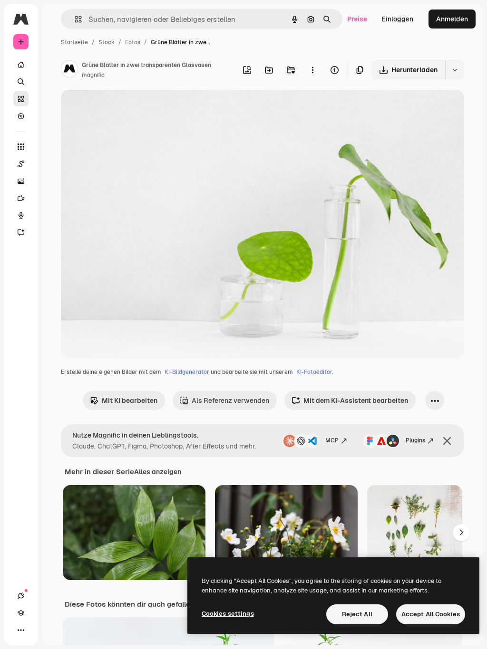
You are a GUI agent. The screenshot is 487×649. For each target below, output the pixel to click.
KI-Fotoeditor (314, 372)
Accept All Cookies (430, 614)
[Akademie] (21, 612)
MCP (332, 440)
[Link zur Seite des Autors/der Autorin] (69, 70)
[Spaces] (21, 164)
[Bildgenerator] (21, 181)
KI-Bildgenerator (187, 372)
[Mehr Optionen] (312, 69)
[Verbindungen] (21, 595)
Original (121, 108)
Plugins (415, 440)
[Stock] (21, 98)
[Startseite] (21, 64)
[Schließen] (447, 441)
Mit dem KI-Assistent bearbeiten (355, 400)
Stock (106, 42)
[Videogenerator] (21, 198)
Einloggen (397, 19)
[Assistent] (21, 232)
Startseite (74, 42)
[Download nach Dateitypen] (454, 69)
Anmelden (452, 19)
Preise (357, 19)
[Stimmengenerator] (21, 215)
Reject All (357, 614)
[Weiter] (461, 532)
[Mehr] (21, 630)
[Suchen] (21, 81)
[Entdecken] (21, 116)
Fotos (132, 42)
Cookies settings (228, 614)
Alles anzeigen (157, 472)
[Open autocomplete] (74, 19)
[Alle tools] (21, 146)
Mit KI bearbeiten (129, 400)
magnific (93, 75)
